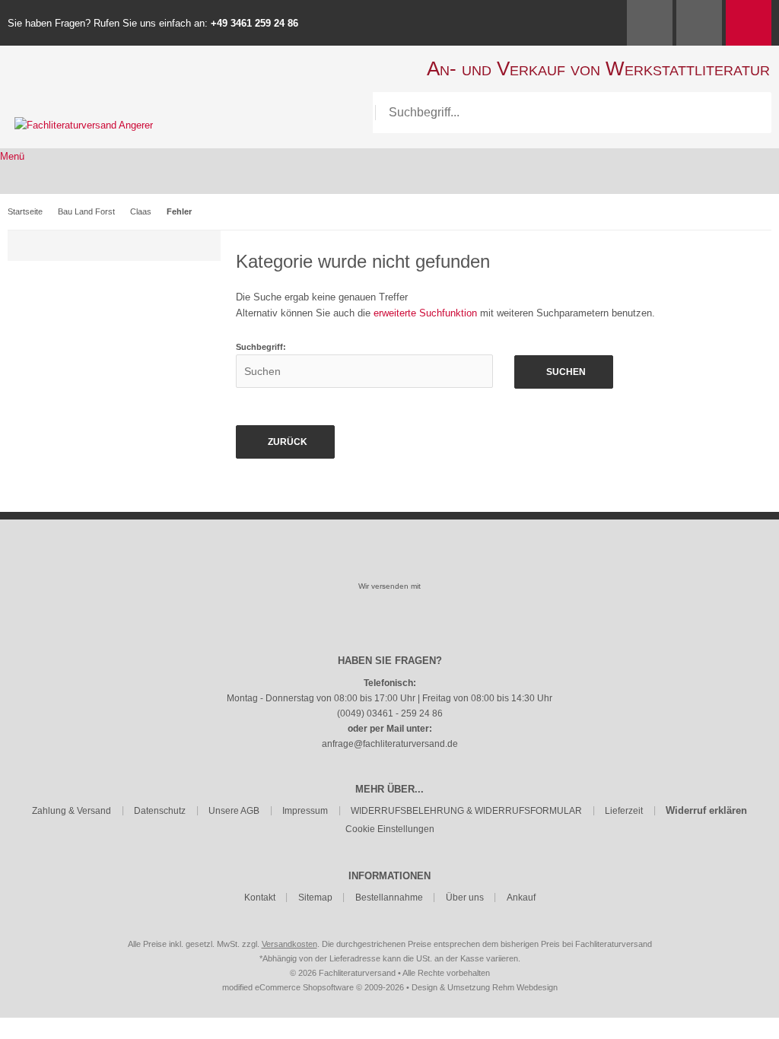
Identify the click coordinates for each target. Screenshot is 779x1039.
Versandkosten (289, 943)
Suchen (563, 372)
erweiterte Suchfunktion (425, 313)
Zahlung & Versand (71, 810)
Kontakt (259, 897)
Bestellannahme (389, 897)
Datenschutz (160, 810)
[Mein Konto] (649, 23)
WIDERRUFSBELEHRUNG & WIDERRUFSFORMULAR (466, 810)
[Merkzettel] (699, 23)
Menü (12, 156)
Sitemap (315, 897)
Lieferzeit (624, 810)
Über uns (465, 897)
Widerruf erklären (706, 810)
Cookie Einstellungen (389, 829)
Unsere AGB (233, 810)
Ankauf (521, 897)
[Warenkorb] (748, 23)
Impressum (305, 810)
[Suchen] (750, 112)
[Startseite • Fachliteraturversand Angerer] (83, 125)
